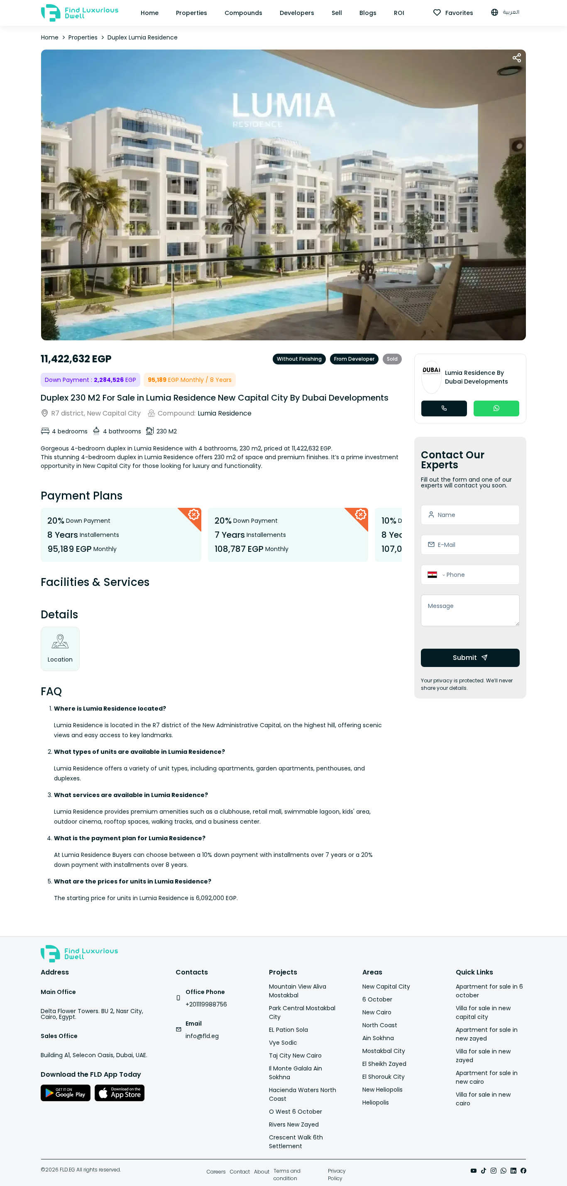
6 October (377, 999)
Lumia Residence (225, 413)
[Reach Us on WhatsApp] (496, 408)
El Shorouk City (383, 1077)
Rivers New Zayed (294, 1124)
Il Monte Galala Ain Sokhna (295, 1072)
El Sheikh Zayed (384, 1064)
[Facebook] (523, 1171)
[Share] (517, 58)
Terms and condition (287, 1174)
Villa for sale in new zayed (483, 1055)
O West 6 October (295, 1111)
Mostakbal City (383, 1051)
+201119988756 (206, 1004)
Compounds (243, 13)
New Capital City (386, 986)
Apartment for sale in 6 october (489, 990)
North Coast (379, 1025)
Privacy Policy (337, 1174)
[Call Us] (444, 408)
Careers (216, 1171)
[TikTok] (483, 1171)
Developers (297, 13)
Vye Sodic (283, 1042)
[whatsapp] (503, 1171)
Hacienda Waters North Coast (302, 1094)
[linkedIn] (513, 1171)
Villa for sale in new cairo (483, 1098)
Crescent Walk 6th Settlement (296, 1141)
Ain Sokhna (378, 1038)
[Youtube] (474, 1171)
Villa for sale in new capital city (483, 1012)
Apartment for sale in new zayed (487, 1034)
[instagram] (493, 1171)
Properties (191, 13)
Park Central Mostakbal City (302, 1012)
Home (150, 13)
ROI (399, 13)
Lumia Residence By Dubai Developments (476, 377)
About (261, 1171)
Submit (465, 657)
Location (60, 659)
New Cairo (376, 1012)
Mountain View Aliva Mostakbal (297, 990)
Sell (337, 13)
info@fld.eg (202, 1036)
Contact (240, 1171)
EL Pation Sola (288, 1030)
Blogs (367, 13)
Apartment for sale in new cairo (487, 1077)
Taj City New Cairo (295, 1055)
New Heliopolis (382, 1089)
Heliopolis (375, 1102)
